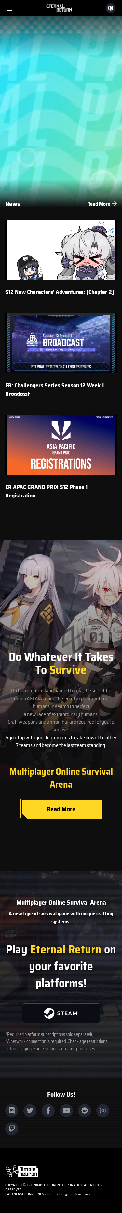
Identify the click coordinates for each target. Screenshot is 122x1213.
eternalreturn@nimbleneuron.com (70, 1194)
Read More (98, 204)
